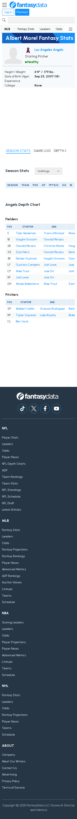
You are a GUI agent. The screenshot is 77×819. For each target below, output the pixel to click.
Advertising (9, 774)
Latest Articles (11, 509)
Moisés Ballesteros (27, 283)
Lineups (7, 589)
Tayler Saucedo (26, 315)
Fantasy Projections (14, 549)
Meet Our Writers (13, 761)
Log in (8, 12)
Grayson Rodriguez (52, 308)
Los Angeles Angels (48, 50)
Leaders (45, 29)
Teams (6, 595)
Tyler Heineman (26, 233)
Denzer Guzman (26, 258)
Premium (22, 12)
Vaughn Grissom (26, 239)
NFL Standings (11, 490)
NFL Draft (8, 503)
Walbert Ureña (25, 308)
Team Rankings (12, 477)
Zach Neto (22, 252)
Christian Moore (54, 245)
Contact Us (9, 768)
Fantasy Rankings (13, 556)
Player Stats (10, 437)
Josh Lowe (50, 264)
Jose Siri (49, 271)
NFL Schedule (11, 496)
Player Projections (14, 642)
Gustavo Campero (28, 264)
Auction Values (12, 582)
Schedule (8, 602)
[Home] (28, 5)
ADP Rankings (11, 576)
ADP (4, 470)
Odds (59, 29)
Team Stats (10, 483)
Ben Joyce (22, 321)
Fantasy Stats (26, 29)
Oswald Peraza (53, 239)
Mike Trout (23, 271)
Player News (10, 457)
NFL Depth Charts (13, 464)
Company (8, 755)
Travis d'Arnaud (54, 233)
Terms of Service (13, 787)
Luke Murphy (48, 315)
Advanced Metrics (14, 569)
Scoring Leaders (13, 622)
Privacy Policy (10, 781)
